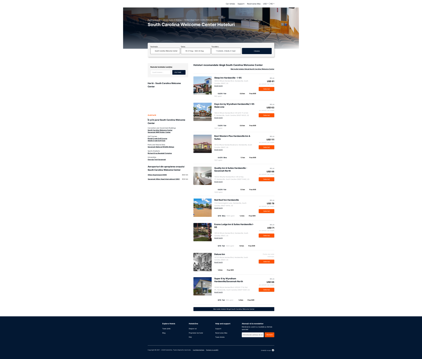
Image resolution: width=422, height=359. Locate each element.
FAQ (190, 337)
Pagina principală (154, 20)
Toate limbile (220, 337)
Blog (164, 333)
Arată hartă (152, 115)
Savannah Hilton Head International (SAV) (164, 179)
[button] (272, 4)
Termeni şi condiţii (212, 350)
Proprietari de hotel (196, 333)
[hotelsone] (161, 3)
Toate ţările (166, 329)
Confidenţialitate (198, 350)
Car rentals (230, 4)
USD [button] (265, 4)
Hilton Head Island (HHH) (157, 175)
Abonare (269, 335)
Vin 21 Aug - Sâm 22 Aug (194, 51)
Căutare (257, 51)
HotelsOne (168, 350)
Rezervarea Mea (253, 4)
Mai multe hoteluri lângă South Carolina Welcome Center (252, 69)
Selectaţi (266, 89)
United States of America (172, 20)
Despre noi (193, 329)
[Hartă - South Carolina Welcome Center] (168, 101)
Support (241, 4)
